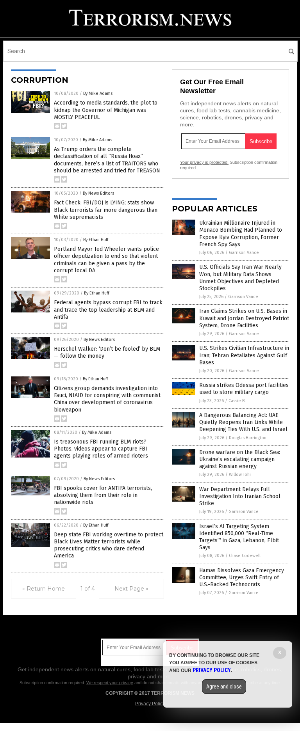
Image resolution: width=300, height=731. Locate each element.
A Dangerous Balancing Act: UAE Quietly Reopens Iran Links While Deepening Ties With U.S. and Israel (243, 422)
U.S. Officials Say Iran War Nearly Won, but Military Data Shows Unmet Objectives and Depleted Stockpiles (240, 278)
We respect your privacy (109, 682)
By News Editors (98, 193)
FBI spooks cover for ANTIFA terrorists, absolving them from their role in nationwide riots (103, 495)
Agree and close (224, 686)
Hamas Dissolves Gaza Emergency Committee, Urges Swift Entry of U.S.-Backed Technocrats (241, 577)
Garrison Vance (244, 252)
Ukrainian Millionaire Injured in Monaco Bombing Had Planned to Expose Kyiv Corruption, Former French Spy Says (240, 234)
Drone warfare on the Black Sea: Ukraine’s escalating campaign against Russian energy (239, 459)
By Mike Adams (97, 93)
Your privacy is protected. (204, 162)
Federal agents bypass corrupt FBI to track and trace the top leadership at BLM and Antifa (108, 309)
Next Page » (131, 588)
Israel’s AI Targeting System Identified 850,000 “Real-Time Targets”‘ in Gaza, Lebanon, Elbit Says (239, 537)
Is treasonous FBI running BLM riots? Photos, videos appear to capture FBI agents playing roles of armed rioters (101, 448)
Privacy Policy (150, 703)
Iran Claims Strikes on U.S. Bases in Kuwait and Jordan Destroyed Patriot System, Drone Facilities (244, 318)
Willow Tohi (240, 474)
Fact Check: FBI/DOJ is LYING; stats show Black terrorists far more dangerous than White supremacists (105, 209)
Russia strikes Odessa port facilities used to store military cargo (244, 389)
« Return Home (43, 588)
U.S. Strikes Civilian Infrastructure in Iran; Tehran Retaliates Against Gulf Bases (244, 355)
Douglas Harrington (247, 437)
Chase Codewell (245, 555)
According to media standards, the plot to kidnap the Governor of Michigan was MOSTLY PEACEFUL (105, 109)
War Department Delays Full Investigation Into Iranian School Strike (239, 496)
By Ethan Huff (95, 239)
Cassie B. (237, 400)
